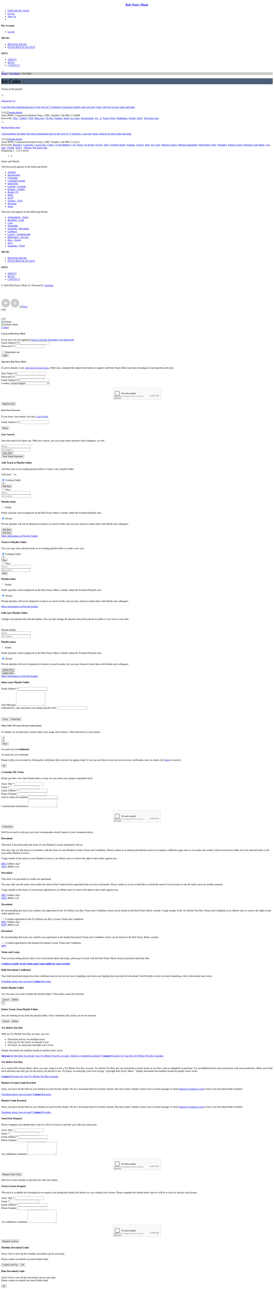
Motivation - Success (18, 237)
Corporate (28, 145)
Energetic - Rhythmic (18, 228)
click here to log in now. (37, 367)
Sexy (10, 243)
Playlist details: (8, 629)
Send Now (15, 719)
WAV (4, 866)
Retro (10, 195)
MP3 (4, 863)
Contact (5, 327)
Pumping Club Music (254, 145)
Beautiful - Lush (16, 220)
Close (5, 719)
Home (4, 73)
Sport (10, 206)
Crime (50, 145)
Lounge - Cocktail (17, 186)
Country (5, 383)
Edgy (106, 145)
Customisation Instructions (14, 806)
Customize (7, 826)
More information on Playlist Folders (19, 536)
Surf (3, 147)
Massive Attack (169, 145)
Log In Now (42, 416)
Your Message (8, 704)
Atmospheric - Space (18, 217)
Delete (15, 999)
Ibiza (147, 145)
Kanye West (109, 118)
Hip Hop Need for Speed (10, 127)
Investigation (87, 118)
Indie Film (13, 183)
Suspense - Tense (16, 245)
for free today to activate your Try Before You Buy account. (35, 1055)
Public (8, 507)
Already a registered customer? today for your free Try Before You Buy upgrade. (117, 1055)
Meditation (122, 118)
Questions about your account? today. (26, 981)
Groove (140, 145)
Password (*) (7, 346)
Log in (11, 13)
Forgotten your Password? (61, 339)
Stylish (132, 118)
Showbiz (12, 203)
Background (14, 175)
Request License (10, 1241)
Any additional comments (14, 1154)
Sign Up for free (39, 339)
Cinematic (13, 178)
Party (213, 145)
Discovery (40, 118)
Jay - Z (98, 118)
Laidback (12, 231)
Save (5, 744)
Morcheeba (204, 145)
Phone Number (8, 793)
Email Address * (9, 688)
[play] (5, 306)
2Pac (15, 118)
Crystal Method (62, 145)
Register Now (9, 404)
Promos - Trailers (16, 189)
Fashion (58, 118)
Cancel (6, 999)
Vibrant (27, 147)
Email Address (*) (10, 342)
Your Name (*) (8, 373)
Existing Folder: (13, 480)
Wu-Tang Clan (151, 118)
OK (22, 1265)
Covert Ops (40, 145)
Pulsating (222, 145)
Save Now (7, 453)
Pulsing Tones (235, 145)
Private (8, 518)
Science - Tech (15, 200)
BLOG (11, 62)
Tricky (19, 147)
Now (5, 560)
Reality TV (13, 192)
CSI (73, 145)
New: (8, 489)
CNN (30, 118)
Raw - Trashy (14, 240)
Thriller (10, 147)
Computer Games (16, 180)
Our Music (14, 73)
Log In (11, 31)
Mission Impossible (187, 145)
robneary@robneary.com (191, 1089)
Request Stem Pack (12, 1174)
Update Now (8, 670)
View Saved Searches (13, 456)
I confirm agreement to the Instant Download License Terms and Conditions (43, 943)
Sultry (140, 118)
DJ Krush (89, 145)
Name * (5, 787)
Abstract (12, 172)
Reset (5, 428)
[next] (23, 306)
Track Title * (7, 783)
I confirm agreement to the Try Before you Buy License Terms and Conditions (44, 919)
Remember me (12, 352)
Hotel (66, 118)
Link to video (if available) (14, 797)
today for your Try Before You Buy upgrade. (30, 1076)
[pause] (15, 306)
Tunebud (48, 285)
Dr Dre (49, 118)
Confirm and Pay (10, 1265)
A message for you (8, 101)
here (167, 760)
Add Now (7, 486)
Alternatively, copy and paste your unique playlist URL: (29, 708)
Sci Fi (10, 197)
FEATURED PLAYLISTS (21, 47)
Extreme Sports (118, 145)
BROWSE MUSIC (17, 44)
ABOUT (12, 59)
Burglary (17, 145)
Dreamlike (13, 225)
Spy (268, 145)
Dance (80, 145)
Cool (10, 223)
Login (5, 355)
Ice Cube (74, 118)
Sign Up (12, 16)
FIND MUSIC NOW (18, 10)
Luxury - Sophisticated (19, 234)
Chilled (22, 118)
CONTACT (14, 65)
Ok (4, 766)
